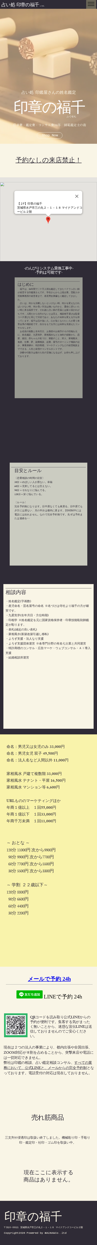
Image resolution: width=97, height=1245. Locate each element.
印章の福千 (49, 110)
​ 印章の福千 (30, 5)
